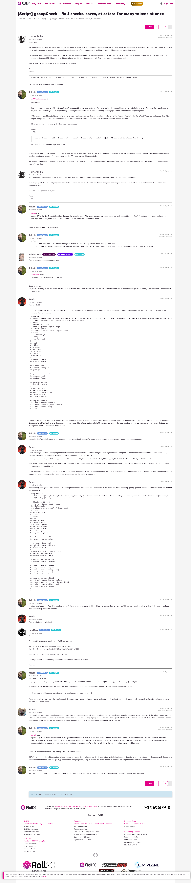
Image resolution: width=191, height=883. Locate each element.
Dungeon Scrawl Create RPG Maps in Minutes (135, 822)
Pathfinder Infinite (131, 837)
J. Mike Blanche (37, 99)
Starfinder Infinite (130, 839)
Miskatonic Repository (132, 842)
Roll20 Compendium (32, 834)
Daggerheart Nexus (81, 829)
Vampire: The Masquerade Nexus (86, 831)
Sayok (32, 709)
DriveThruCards (30, 849)
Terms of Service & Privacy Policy (65, 806)
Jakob (32, 92)
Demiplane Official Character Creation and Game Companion (93, 822)
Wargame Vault (29, 851)
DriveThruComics (30, 843)
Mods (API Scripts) (39, 19)
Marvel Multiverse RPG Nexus (85, 834)
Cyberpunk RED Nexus (83, 839)
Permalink (32, 39)
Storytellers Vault (130, 845)
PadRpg (33, 630)
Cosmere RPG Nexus (82, 837)
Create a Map (129, 826)
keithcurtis (35, 254)
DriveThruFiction (30, 846)
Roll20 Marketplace (31, 831)
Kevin (33, 213)
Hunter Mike (36, 36)
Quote (39, 39)
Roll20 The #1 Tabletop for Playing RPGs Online (39, 822)
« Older (149, 27)
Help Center (93, 806)
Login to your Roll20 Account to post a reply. (55, 794)
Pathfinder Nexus (80, 826)
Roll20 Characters (31, 829)
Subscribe (138, 3)
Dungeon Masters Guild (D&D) (135, 834)
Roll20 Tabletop (30, 826)
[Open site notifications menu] (161, 4)
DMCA (78, 806)
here (44, 876)
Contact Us (84, 806)
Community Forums (24, 19)
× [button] (188, 874)
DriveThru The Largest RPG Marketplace (35, 839)
